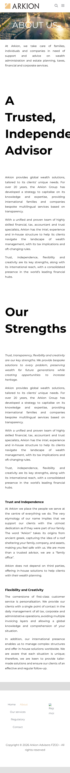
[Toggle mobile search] (56, 5)
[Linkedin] (51, 709)
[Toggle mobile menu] (63, 5)
